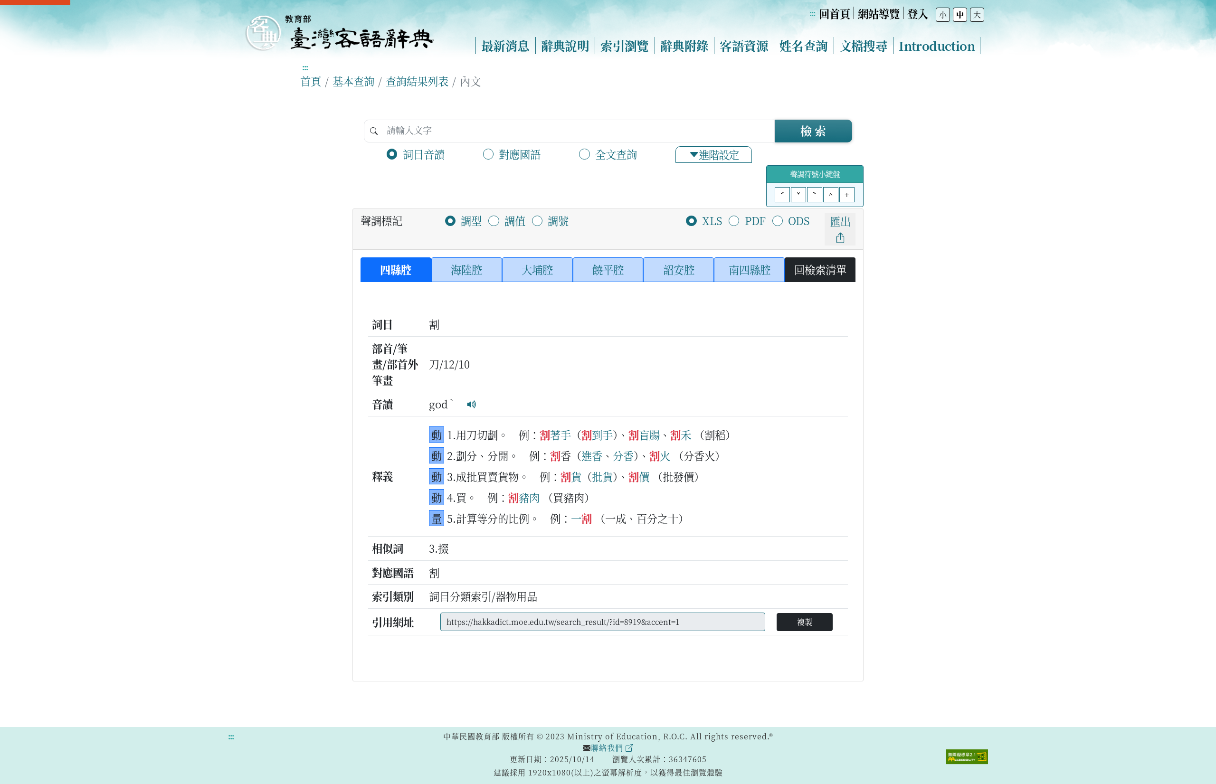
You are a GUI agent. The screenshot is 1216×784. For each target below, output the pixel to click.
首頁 (310, 80)
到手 (602, 434)
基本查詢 (353, 80)
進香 (591, 455)
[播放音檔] (471, 403)
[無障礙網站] (967, 755)
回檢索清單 (820, 269)
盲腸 (649, 434)
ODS (798, 220)
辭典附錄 (684, 45)
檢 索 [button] (813, 130)
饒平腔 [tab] (608, 269)
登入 (917, 13)
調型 (471, 220)
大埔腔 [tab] (537, 269)
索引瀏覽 (624, 45)
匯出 (840, 220)
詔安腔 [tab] (678, 269)
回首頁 (834, 13)
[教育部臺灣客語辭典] (339, 29)
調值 (514, 220)
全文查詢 (616, 153)
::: (812, 13)
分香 (623, 455)
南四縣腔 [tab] (749, 269)
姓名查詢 (803, 45)
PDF (755, 220)
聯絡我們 (608, 747)
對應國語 (520, 153)
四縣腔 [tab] (395, 269)
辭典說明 (565, 45)
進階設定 (719, 154)
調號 (558, 220)
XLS (712, 220)
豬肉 (529, 497)
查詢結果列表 (417, 80)
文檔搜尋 (863, 45)
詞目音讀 (424, 153)
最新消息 (505, 45)
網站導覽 (879, 13)
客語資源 (744, 45)
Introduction (937, 45)
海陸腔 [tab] (466, 269)
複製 (804, 621)
